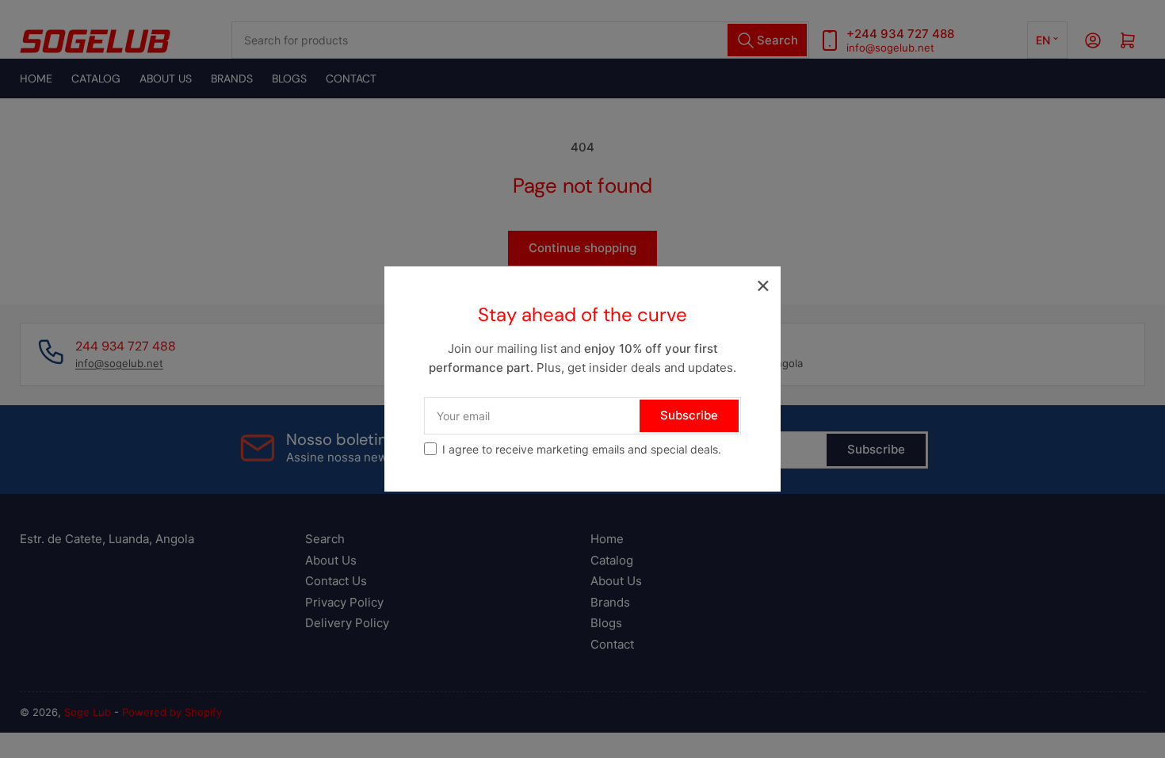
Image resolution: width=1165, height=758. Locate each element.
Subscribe (689, 415)
